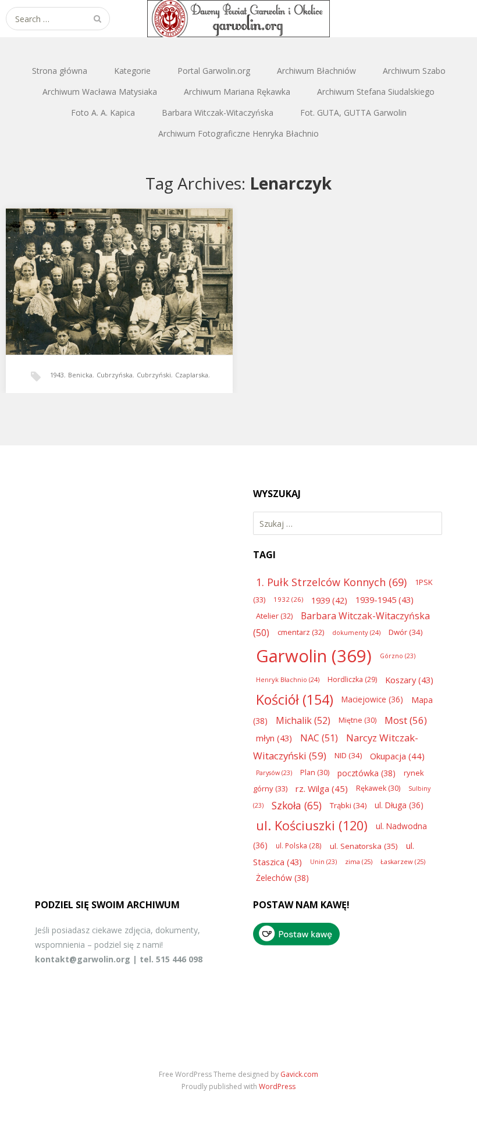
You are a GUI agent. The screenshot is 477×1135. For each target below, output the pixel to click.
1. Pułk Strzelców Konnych (331, 582)
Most (406, 720)
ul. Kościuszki (312, 825)
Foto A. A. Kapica (103, 112)
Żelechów (282, 877)
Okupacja (397, 756)
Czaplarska (191, 374)
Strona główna (59, 70)
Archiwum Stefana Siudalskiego (376, 91)
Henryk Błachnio (287, 679)
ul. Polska (299, 845)
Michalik (303, 720)
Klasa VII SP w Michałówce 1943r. (102, 264)
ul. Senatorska (364, 846)
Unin (323, 862)
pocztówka (366, 773)
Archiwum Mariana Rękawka (237, 91)
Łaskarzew (402, 861)
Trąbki (348, 805)
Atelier (274, 616)
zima (358, 861)
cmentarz (300, 632)
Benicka (80, 374)
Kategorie (132, 70)
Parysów (274, 773)
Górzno (397, 656)
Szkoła (297, 805)
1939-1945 (384, 599)
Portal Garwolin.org (213, 70)
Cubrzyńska (115, 374)
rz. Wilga (322, 788)
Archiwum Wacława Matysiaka (99, 91)
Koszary (409, 680)
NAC (319, 737)
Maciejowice (372, 699)
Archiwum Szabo (414, 70)
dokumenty (356, 632)
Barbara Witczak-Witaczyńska (217, 112)
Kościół (294, 699)
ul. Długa (399, 805)
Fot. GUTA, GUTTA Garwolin (353, 112)
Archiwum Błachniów (316, 70)
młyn (274, 738)
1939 (329, 600)
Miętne (357, 720)
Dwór (405, 632)
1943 (57, 374)
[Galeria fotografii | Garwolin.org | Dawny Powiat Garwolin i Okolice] (238, 18)
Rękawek (378, 788)
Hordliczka (352, 679)
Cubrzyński (154, 374)
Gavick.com (299, 1074)
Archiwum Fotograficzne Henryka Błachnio (238, 133)
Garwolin (314, 656)
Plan (314, 772)
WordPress (277, 1086)
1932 (288, 599)
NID (348, 755)
